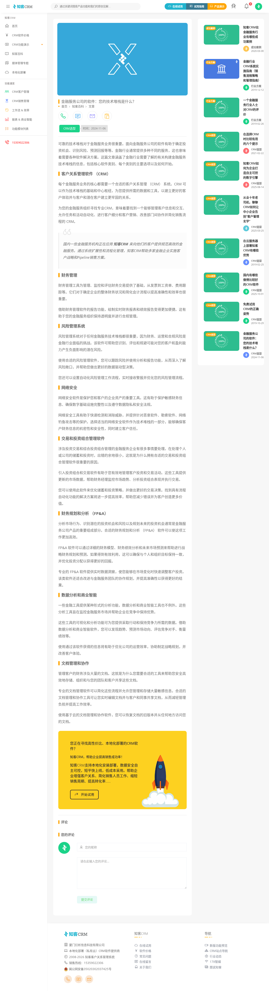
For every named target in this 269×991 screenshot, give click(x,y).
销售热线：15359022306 (86, 963)
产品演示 (219, 6)
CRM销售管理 (20, 101)
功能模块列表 (20, 129)
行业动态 (216, 956)
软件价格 (145, 951)
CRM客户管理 (20, 91)
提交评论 (87, 899)
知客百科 (17, 54)
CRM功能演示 (20, 44)
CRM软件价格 (20, 35)
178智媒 (215, 962)
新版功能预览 (218, 945)
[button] (234, 6)
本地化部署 (19, 72)
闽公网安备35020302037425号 (90, 969)
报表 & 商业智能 (22, 119)
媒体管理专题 (20, 63)
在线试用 (178, 6)
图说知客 (216, 967)
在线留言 (145, 962)
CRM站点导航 (219, 951)
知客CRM (121, 244)
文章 (92, 106)
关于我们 (145, 967)
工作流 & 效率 (20, 110)
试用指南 (199, 6)
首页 (15, 26)
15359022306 (20, 142)
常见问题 (145, 956)
